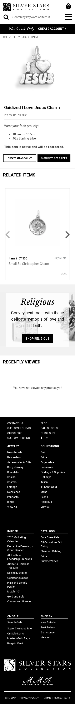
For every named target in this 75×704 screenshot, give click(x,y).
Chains (11, 477)
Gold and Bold (16, 596)
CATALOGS (48, 531)
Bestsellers (14, 457)
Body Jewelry (15, 467)
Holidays (46, 477)
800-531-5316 (62, 697)
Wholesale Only (21, 28)
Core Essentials (50, 537)
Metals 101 (13, 591)
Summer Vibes (49, 561)
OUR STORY (14, 433)
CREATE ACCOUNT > (52, 28)
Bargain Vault (15, 643)
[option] (37, 67)
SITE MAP (10, 697)
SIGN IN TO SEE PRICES (54, 158)
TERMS (46, 697)
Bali (43, 452)
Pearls (44, 497)
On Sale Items (15, 633)
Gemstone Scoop (18, 577)
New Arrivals (14, 452)
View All (12, 506)
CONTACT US (15, 423)
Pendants (13, 497)
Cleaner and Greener (19, 601)
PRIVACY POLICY (29, 697)
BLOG (44, 423)
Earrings (12, 486)
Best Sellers (48, 627)
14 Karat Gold (49, 486)
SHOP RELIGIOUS (37, 338)
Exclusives (47, 467)
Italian (44, 482)
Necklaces (13, 491)
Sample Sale (14, 622)
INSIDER (12, 531)
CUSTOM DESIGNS (18, 438)
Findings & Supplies (53, 472)
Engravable (47, 462)
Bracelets (13, 472)
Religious (46, 501)
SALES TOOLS (49, 428)
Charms (11, 482)
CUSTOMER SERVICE (19, 428)
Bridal (44, 457)
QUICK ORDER (49, 433)
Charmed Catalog (51, 551)
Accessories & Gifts (19, 462)
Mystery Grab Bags (18, 638)
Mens (44, 491)
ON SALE (12, 616)
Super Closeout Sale (19, 628)
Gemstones (48, 632)
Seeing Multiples (17, 572)
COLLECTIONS (50, 446)
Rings (10, 501)
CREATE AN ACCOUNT (20, 158)
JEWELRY (13, 446)
